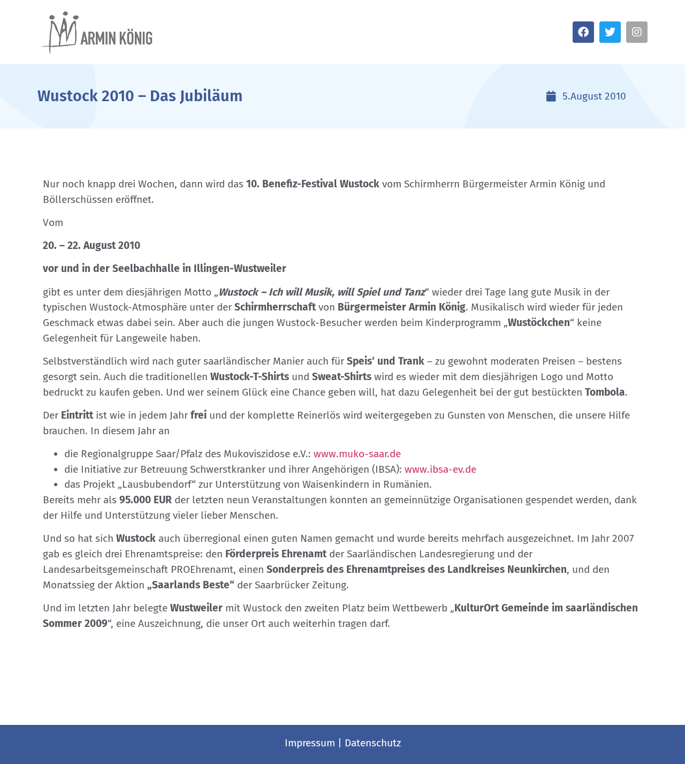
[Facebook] (583, 32)
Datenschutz (373, 743)
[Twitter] (610, 32)
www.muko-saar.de (357, 454)
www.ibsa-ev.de (440, 469)
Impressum (310, 743)
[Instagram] (637, 32)
